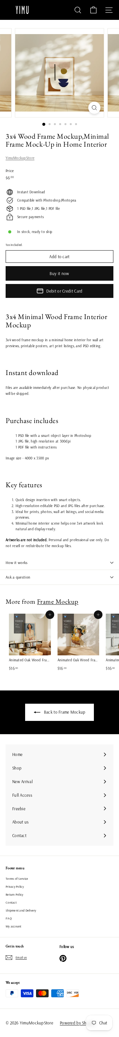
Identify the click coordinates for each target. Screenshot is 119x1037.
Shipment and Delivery (21, 910)
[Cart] (93, 10)
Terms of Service (17, 878)
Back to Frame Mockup (64, 712)
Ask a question (18, 577)
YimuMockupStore (20, 158)
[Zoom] (94, 108)
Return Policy (14, 894)
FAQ (9, 918)
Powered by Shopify (78, 1022)
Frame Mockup (57, 601)
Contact (11, 902)
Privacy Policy (15, 886)
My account (13, 926)
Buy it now (59, 273)
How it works (17, 562)
